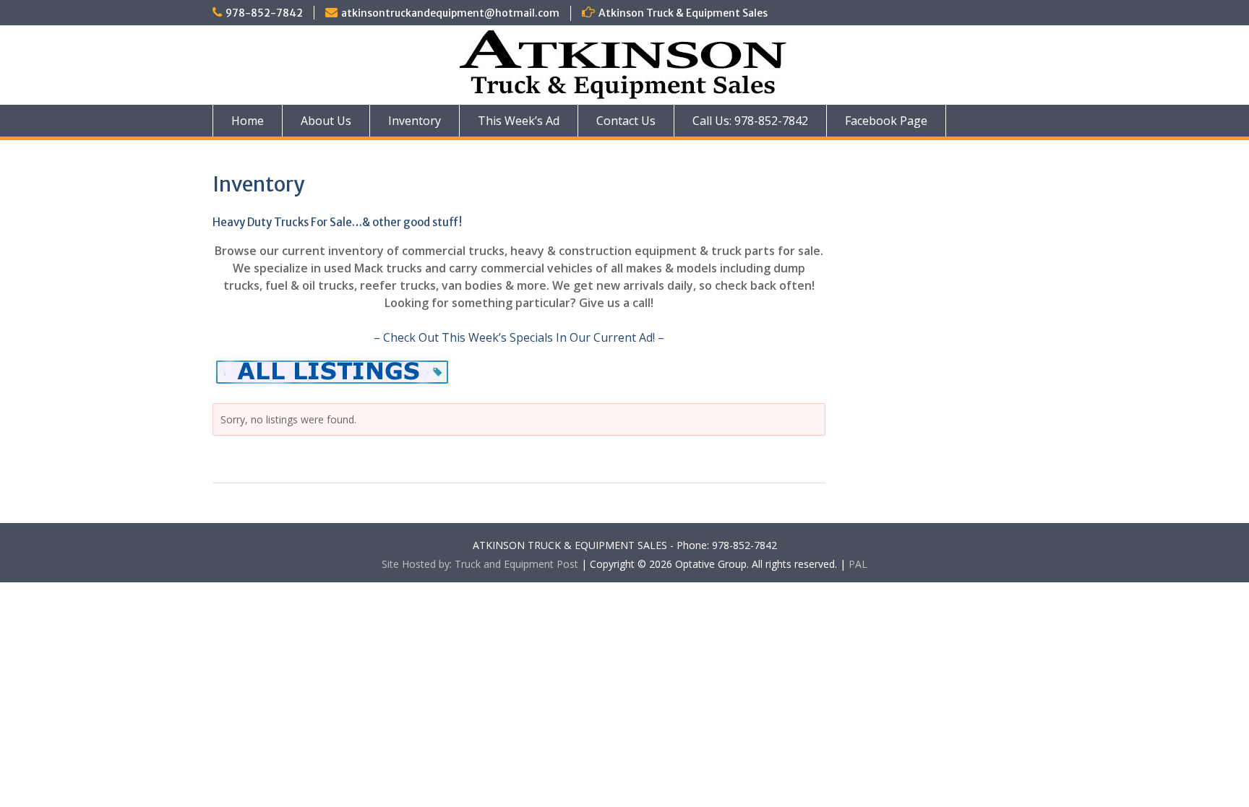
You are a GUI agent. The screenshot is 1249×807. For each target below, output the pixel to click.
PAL (858, 564)
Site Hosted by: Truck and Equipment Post (480, 564)
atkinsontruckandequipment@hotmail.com (450, 13)
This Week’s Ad (518, 121)
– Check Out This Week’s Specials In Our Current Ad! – (519, 337)
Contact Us (626, 121)
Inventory (414, 121)
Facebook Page (886, 121)
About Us (326, 121)
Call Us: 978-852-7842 (750, 121)
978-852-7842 (264, 13)
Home (247, 121)
